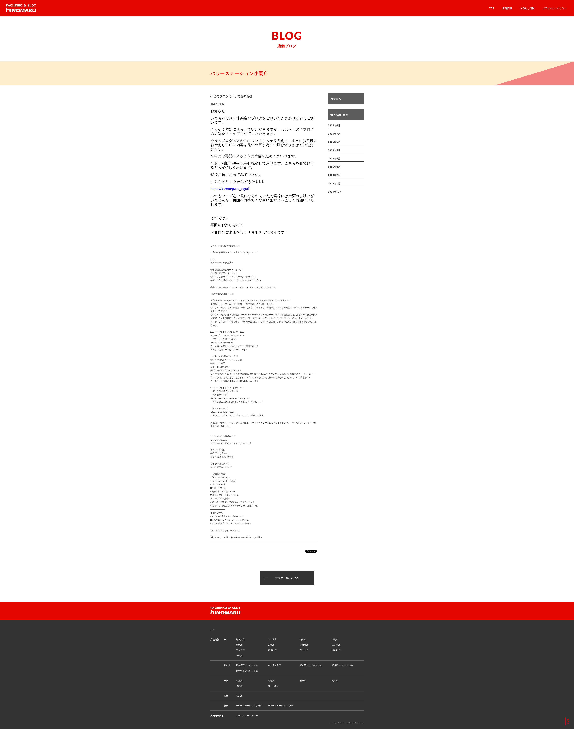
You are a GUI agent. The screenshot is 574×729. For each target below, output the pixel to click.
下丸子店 (240, 649)
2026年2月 (334, 175)
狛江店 (303, 639)
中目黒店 (304, 644)
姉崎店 (271, 680)
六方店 (335, 680)
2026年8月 (334, 125)
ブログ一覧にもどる (287, 578)
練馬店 (239, 655)
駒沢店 (239, 644)
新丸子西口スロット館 (247, 665)
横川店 (239, 695)
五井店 (239, 680)
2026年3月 (334, 167)
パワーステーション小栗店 (249, 705)
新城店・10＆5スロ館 (342, 665)
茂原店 (239, 685)
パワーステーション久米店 (281, 705)
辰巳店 (303, 680)
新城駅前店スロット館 (247, 670)
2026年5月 (334, 150)
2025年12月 (335, 191)
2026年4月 (334, 158)
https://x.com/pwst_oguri (229, 189)
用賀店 (335, 639)
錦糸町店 (272, 649)
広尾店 (271, 644)
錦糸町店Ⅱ (337, 649)
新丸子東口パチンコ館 (311, 665)
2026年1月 (334, 183)
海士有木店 (273, 685)
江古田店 (336, 644)
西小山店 (304, 649)
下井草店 (272, 639)
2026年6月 (334, 142)
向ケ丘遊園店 (274, 665)
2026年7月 (334, 133)
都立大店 (240, 639)
